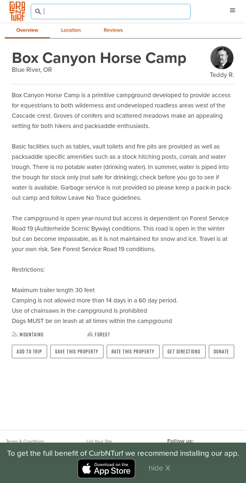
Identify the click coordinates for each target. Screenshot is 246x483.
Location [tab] (71, 30)
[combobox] (111, 11)
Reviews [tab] (113, 30)
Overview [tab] (27, 30)
